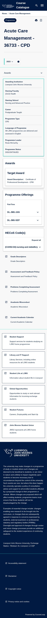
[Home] (8, 6)
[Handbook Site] (18, 453)
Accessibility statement (17, 563)
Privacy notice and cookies (18, 602)
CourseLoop (40, 615)
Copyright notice (14, 589)
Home (4, 13)
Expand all (36, 240)
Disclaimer (12, 576)
